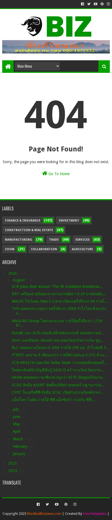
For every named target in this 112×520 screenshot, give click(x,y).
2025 (13, 463)
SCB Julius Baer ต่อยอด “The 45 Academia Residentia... (57, 286)
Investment (69, 220)
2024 (13, 470)
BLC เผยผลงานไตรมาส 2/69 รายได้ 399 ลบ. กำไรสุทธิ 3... (60, 347)
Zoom (9, 249)
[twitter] (89, 4)
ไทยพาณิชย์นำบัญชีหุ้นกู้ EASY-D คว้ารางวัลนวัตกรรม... (58, 370)
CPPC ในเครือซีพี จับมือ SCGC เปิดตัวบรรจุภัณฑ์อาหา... (58, 392)
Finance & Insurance (22, 220)
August (19, 280)
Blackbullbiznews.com (44, 514)
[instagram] (108, 4)
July (16, 409)
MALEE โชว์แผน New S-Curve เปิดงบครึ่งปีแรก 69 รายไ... (60, 301)
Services (82, 239)
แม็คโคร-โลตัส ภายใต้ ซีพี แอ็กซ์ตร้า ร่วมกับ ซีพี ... (54, 400)
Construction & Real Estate (29, 230)
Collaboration (44, 249)
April (17, 431)
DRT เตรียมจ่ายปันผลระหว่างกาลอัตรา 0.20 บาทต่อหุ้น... (59, 294)
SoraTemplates (95, 514)
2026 (13, 273)
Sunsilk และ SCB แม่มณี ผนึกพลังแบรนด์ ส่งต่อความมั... (58, 333)
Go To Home (58, 174)
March (18, 439)
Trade (54, 239)
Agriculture (82, 249)
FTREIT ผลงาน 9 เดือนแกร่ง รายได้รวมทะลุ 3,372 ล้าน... (59, 355)
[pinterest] (102, 4)
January (19, 454)
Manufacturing (18, 239)
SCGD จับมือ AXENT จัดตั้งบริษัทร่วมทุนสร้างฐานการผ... (58, 385)
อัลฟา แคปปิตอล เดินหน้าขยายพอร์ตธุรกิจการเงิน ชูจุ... (57, 340)
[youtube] (95, 4)
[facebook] (82, 4)
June (17, 416)
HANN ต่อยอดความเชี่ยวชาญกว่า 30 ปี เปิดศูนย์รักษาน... (59, 377)
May (17, 424)
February (21, 446)
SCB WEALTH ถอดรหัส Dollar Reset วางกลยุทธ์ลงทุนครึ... (59, 362)
